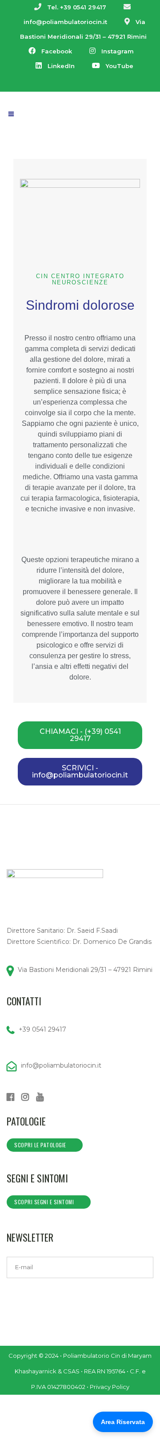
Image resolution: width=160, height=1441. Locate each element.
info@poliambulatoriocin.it (65, 21)
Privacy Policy (109, 1386)
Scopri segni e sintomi (44, 1202)
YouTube (119, 65)
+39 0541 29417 (42, 1029)
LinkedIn (61, 65)
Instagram (117, 51)
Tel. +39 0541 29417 (76, 7)
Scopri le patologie (40, 1145)
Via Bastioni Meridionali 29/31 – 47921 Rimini (85, 970)
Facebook (56, 51)
